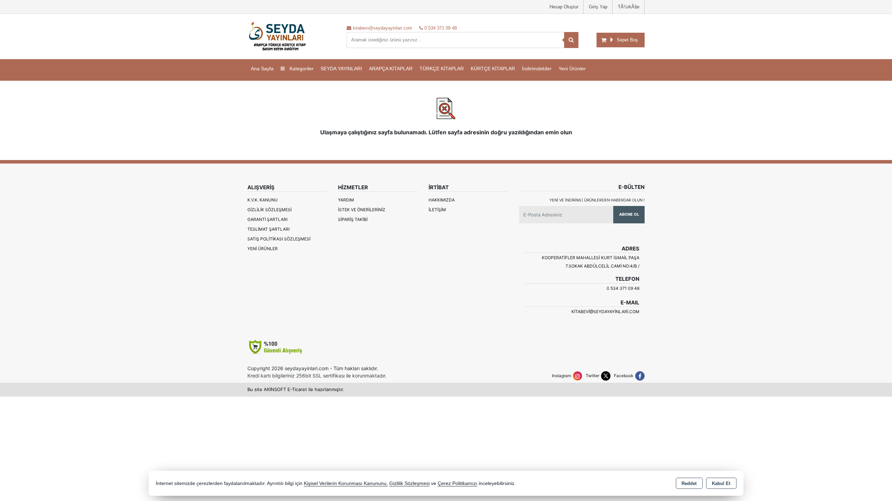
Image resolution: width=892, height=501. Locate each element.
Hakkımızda (442, 199)
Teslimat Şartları (268, 229)
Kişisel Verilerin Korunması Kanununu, (346, 483)
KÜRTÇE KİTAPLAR (493, 68)
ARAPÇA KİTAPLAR (391, 68)
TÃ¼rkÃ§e (628, 6)
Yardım (346, 199)
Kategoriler (301, 68)
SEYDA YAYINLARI (341, 68)
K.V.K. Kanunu (262, 199)
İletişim (437, 209)
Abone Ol (629, 214)
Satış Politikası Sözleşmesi (278, 238)
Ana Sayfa (262, 68)
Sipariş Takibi (353, 219)
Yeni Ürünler (262, 248)
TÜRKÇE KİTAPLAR (442, 68)
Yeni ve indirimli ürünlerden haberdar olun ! (597, 200)
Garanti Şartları (267, 219)
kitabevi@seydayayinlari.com (605, 311)
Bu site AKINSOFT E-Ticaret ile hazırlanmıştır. (295, 389)
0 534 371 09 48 (623, 288)
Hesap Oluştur (563, 6)
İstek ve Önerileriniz (361, 209)
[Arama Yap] (571, 40)
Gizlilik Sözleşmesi (269, 209)
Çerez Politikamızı (457, 483)
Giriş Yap (598, 6)
